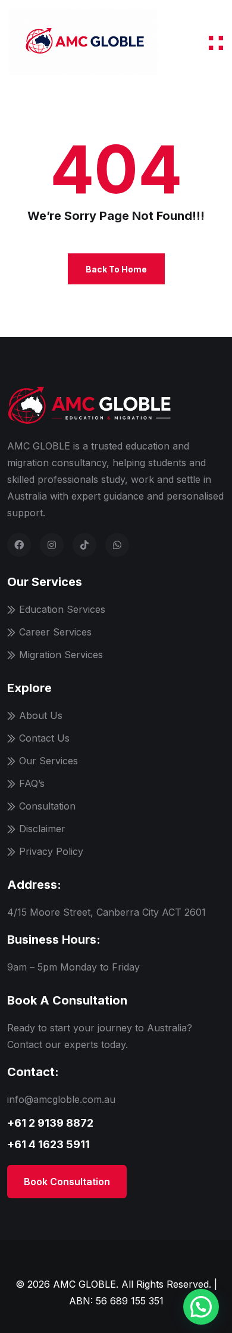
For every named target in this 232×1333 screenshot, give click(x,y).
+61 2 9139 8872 (50, 1123)
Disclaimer (42, 829)
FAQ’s (32, 783)
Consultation (47, 806)
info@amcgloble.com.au (61, 1099)
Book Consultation (67, 1182)
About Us (40, 715)
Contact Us (44, 738)
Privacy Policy (51, 851)
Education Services (62, 609)
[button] (201, 1307)
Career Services (55, 632)
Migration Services (61, 655)
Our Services (48, 761)
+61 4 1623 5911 (48, 1144)
